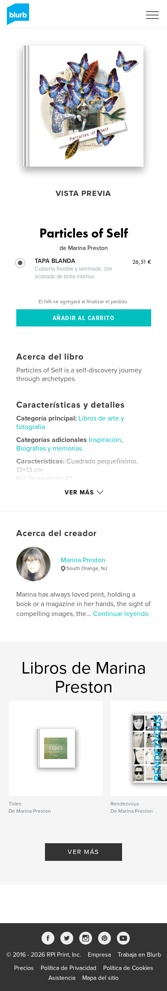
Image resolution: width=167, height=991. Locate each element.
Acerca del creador (56, 533)
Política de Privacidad (68, 968)
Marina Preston (83, 560)
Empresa (99, 954)
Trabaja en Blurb (139, 954)
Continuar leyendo (121, 614)
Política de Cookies (128, 968)
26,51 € (141, 261)
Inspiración (105, 440)
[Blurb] (16, 17)
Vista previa (83, 193)
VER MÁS (83, 852)
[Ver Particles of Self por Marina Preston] (83, 106)
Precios (24, 968)
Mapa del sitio (100, 978)
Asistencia (61, 978)
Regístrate (116, 15)
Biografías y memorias (49, 448)
